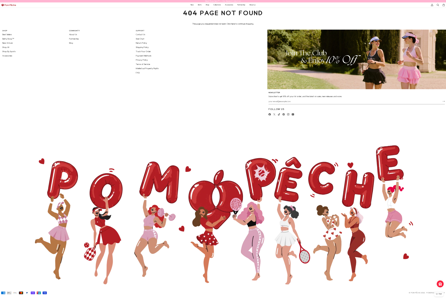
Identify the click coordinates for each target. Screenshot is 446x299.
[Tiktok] (279, 114)
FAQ (137, 73)
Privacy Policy (142, 60)
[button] (192, 5)
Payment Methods (143, 56)
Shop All (5, 47)
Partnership (74, 39)
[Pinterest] (283, 114)
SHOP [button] (4, 31)
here (233, 24)
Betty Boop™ (8, 39)
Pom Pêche (415, 293)
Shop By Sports (9, 51)
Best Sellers (7, 35)
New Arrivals (7, 43)
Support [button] (140, 31)
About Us (73, 35)
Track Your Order (143, 51)
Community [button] (74, 31)
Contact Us (140, 35)
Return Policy (141, 43)
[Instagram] (288, 114)
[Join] (443, 101)
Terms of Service (143, 64)
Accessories (7, 56)
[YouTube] (293, 114)
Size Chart (140, 39)
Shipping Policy (142, 47)
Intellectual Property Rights (147, 68)
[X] (274, 114)
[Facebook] (270, 114)
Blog (71, 43)
